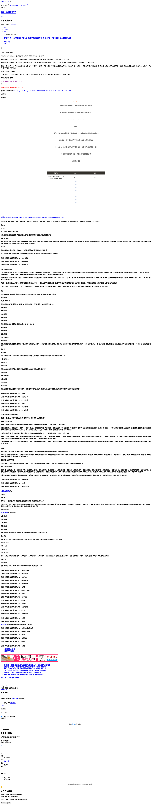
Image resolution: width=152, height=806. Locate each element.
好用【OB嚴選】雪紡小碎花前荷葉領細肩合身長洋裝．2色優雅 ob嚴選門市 (25, 670)
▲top (2, 705)
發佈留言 (3, 718)
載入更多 (3, 708)
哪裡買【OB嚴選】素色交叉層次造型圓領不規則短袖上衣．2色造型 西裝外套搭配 (27, 665)
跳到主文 (3, 16)
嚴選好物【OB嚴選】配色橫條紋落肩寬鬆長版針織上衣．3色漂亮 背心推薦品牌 (37, 38)
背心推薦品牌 (4, 512)
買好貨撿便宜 (8, 12)
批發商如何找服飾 (9, 651)
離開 (9, 802)
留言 (17, 698)
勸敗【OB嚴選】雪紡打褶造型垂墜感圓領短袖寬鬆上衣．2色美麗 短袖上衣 (25, 668)
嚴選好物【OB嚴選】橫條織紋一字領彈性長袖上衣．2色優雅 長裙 (22, 672)
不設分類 (13, 24)
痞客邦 (13, 698)
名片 (5, 31)
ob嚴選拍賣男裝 (5, 491)
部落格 (6, 29)
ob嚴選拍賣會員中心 (9, 649)
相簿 (5, 27)
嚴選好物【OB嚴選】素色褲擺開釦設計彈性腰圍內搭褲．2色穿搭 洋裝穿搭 (25, 667)
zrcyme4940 (4, 689)
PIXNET (64, 784)
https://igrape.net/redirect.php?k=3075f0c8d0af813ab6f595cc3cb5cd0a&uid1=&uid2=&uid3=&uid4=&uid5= (42, 91)
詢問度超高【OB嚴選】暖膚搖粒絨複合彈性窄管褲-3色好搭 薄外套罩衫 (24, 674)
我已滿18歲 (3, 802)
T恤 (5, 43)
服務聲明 (91, 784)
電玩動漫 (13, 703)
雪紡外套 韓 (7, 42)
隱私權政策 (85, 784)
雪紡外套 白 (4, 624)
